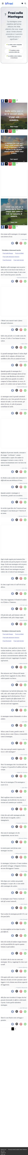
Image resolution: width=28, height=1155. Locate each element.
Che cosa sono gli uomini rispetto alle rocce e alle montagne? (13, 750)
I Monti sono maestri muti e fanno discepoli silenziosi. (11, 322)
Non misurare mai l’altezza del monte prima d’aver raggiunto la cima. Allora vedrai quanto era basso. (13, 675)
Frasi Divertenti (7, 260)
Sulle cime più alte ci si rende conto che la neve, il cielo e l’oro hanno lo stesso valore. (13, 338)
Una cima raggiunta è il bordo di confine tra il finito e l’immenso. (14, 601)
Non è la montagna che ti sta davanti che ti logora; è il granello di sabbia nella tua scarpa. (14, 767)
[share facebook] (2, 101)
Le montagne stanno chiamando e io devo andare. (14, 717)
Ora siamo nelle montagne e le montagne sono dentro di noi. (14, 235)
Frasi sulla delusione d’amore (11, 256)
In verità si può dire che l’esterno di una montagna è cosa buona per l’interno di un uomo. (13, 510)
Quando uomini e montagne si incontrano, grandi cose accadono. (12, 494)
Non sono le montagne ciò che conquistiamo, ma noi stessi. (10, 834)
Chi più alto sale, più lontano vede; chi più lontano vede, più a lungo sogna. (13, 616)
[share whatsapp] (13, 101)
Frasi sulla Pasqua (8, 253)
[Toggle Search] (25, 3)
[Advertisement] (14, 81)
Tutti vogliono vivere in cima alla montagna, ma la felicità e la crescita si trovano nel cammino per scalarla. (13, 799)
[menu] (3, 3)
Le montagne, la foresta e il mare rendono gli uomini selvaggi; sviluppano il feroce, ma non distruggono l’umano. (14, 865)
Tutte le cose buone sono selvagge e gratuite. (12, 1019)
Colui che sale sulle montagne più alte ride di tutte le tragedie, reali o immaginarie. (13, 817)
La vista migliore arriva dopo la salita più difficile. (13, 930)
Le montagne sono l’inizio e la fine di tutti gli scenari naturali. (12, 900)
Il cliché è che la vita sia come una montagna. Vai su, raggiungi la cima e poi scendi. (14, 962)
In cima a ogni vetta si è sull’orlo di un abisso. (13, 586)
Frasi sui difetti (19, 253)
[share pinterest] (10, 101)
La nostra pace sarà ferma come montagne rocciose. (11, 849)
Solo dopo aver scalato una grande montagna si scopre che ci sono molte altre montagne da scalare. (12, 883)
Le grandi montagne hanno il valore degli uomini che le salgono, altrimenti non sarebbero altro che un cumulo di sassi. (14, 356)
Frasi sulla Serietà (19, 260)
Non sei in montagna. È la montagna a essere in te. (13, 783)
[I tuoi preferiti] (22, 3)
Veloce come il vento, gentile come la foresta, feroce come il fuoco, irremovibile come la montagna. (14, 734)
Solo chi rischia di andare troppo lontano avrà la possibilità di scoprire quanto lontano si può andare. (14, 944)
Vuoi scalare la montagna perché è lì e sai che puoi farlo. (14, 915)
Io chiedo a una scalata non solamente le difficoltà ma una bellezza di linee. (14, 479)
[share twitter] (6, 100)
